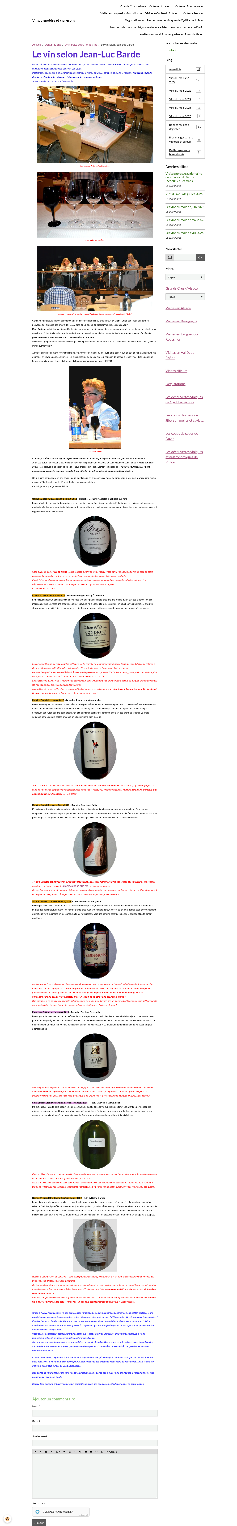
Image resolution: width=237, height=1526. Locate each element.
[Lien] (75, 1451)
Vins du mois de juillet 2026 (184, 194)
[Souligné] (46, 1451)
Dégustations (133, 20)
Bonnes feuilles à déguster (184, 126)
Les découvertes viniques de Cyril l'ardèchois (174, 20)
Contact (171, 50)
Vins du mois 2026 (184, 116)
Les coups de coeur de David (186, 27)
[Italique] (40, 1451)
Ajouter (39, 1522)
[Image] (85, 1451)
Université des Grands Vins (81, 44)
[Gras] (35, 1451)
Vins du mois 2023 (184, 90)
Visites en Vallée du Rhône (161, 13)
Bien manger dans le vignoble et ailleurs (185, 139)
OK (200, 257)
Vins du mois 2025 (184, 107)
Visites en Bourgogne (188, 6)
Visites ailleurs (192, 13)
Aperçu (112, 1451)
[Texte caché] (80, 1451)
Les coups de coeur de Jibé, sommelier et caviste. (138, 27)
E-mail (36, 1421)
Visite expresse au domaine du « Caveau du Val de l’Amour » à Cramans (184, 177)
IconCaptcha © (83, 1515)
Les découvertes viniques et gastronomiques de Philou (171, 34)
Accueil (36, 44)
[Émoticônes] (102, 1451)
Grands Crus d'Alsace (133, 6)
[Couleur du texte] (58, 1451)
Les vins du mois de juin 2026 (185, 207)
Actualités (184, 69)
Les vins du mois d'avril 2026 (185, 233)
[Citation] (64, 1451)
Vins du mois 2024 (184, 99)
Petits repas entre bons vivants (185, 152)
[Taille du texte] (51, 1451)
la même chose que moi (76, 885)
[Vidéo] (91, 1451)
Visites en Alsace (159, 6)
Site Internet (39, 1436)
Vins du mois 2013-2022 (184, 80)
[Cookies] (7, 1519)
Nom (35, 1406)
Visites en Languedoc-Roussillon (120, 13)
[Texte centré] (69, 1451)
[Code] (96, 1451)
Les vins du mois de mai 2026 (185, 220)
